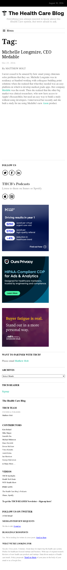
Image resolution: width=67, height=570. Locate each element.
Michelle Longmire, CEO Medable (26, 54)
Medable (6, 90)
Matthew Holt (22, 360)
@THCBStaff (7, 516)
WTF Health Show (9, 482)
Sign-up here (45, 501)
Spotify (11, 495)
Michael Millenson (9, 439)
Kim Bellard (6, 429)
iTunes (4, 495)
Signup (5, 391)
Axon (45, 103)
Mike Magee (6, 433)
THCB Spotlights (8, 476)
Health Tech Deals (9, 479)
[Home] (33, 13)
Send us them (41, 537)
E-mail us (17, 526)
